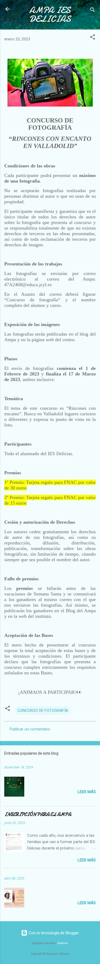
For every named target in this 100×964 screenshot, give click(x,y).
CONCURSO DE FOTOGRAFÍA (42, 710)
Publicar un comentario (30, 729)
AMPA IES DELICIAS (50, 14)
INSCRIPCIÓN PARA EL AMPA (37, 814)
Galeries (62, 943)
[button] (92, 38)
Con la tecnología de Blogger (53, 933)
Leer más (87, 791)
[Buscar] (92, 11)
